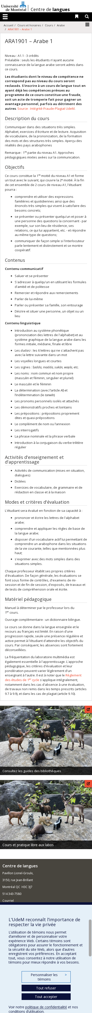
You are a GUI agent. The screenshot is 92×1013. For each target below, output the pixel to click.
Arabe (61, 25)
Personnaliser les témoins (48, 977)
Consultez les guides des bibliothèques (31, 771)
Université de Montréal (13, 6)
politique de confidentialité (46, 1007)
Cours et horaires (29, 25)
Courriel (8, 901)
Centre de (50, 9)
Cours (49, 25)
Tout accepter (46, 996)
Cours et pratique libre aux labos (28, 844)
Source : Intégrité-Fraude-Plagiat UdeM (46, 108)
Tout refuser (46, 988)
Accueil (8, 25)
